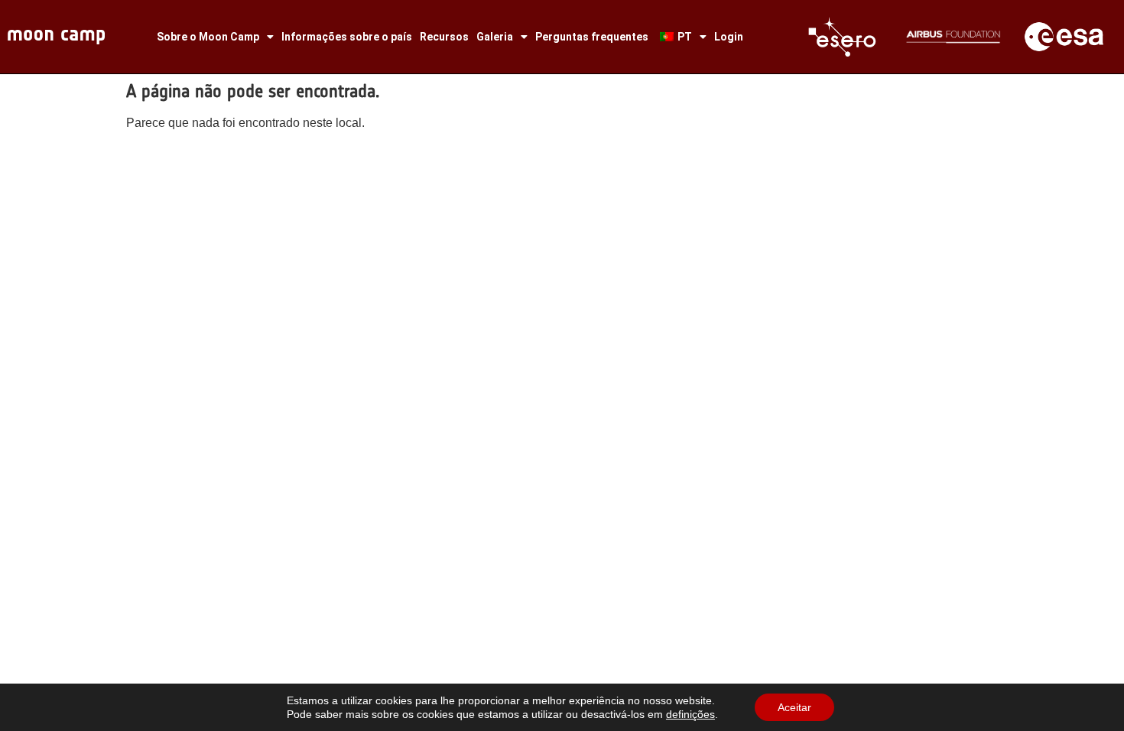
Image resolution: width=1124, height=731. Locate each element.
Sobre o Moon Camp (208, 37)
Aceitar (794, 707)
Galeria (494, 37)
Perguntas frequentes (591, 37)
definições (690, 714)
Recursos (444, 37)
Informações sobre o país (346, 37)
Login (728, 37)
